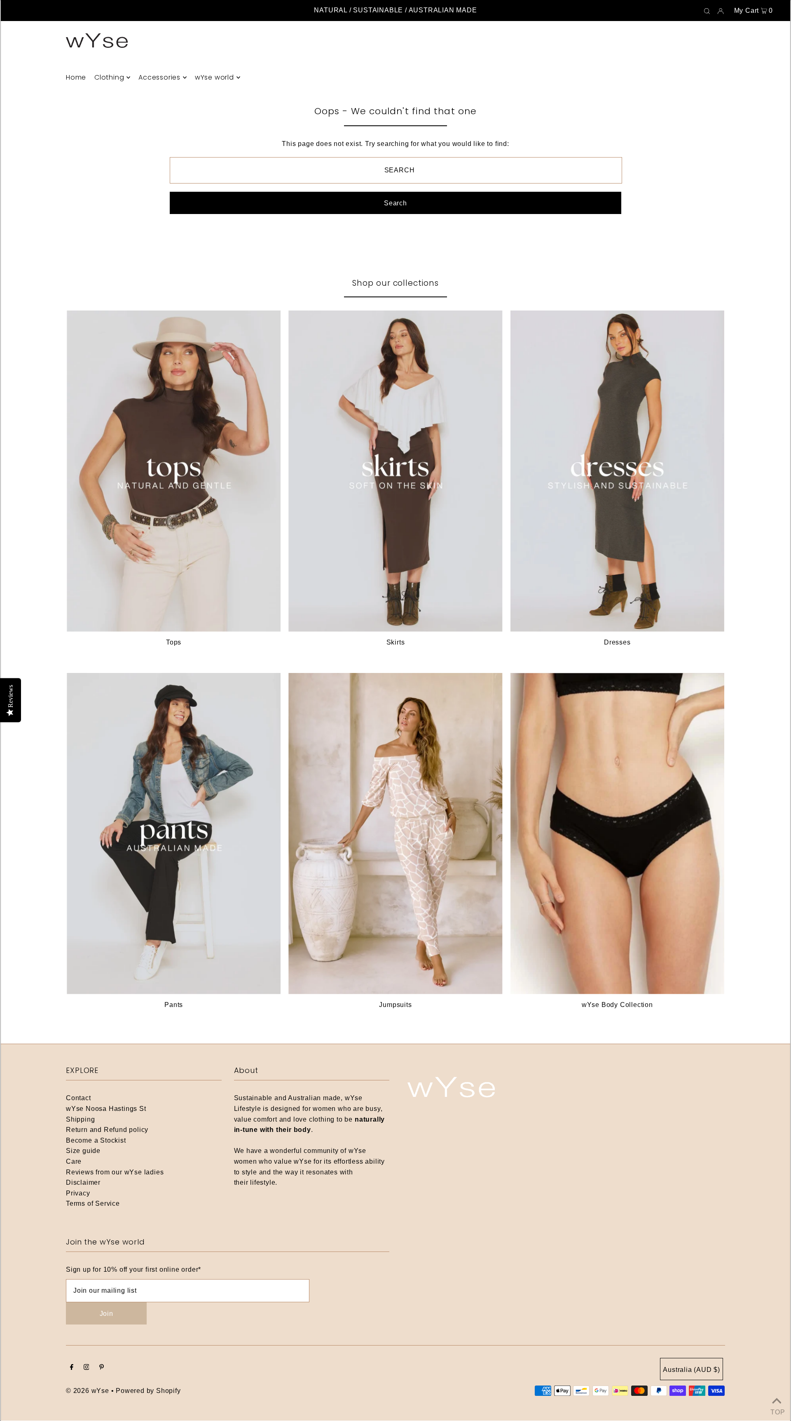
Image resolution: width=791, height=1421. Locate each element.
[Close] (509, 555)
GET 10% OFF (395, 791)
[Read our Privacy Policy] (501, 835)
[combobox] (306, 759)
